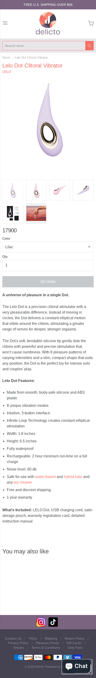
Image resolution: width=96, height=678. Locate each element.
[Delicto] (48, 23)
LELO (6, 72)
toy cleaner (23, 482)
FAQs (33, 638)
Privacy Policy (18, 643)
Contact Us (13, 638)
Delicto (39, 666)
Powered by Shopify (57, 666)
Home (6, 57)
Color (6, 238)
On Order (48, 282)
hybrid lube (73, 477)
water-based (45, 477)
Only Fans (75, 647)
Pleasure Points (47, 643)
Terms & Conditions (45, 647)
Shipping (51, 638)
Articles (18, 647)
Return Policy (74, 638)
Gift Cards (73, 643)
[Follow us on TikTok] (53, 625)
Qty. (5, 256)
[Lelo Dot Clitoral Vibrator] (12, 189)
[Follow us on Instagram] (41, 625)
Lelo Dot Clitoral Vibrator (31, 57)
